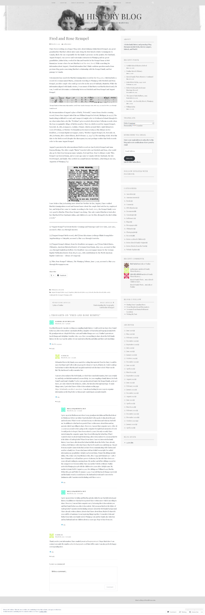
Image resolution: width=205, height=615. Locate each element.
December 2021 (131, 393)
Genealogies (130, 215)
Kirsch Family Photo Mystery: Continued (139, 77)
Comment (110, 587)
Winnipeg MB (68, 295)
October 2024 (130, 358)
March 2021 (130, 407)
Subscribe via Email (135, 135)
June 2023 (129, 365)
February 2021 (131, 410)
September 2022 (131, 376)
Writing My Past (132, 314)
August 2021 (130, 396)
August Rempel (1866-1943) (59, 292)
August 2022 (130, 379)
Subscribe (129, 158)
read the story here (87, 63)
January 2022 (130, 390)
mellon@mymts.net (91, 541)
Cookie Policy (43, 611)
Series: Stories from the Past (135, 246)
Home (53, 3)
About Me (63, 3)
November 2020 (131, 417)
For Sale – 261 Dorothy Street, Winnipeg (139, 101)
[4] (67, 161)
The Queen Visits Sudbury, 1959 (136, 96)
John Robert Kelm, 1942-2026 (136, 82)
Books (128, 201)
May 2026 (129, 334)
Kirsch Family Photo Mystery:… (140, 270)
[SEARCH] (153, 2)
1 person (59, 344)
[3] (94, 135)
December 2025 (131, 341)
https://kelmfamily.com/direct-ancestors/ (69, 389)
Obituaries (54, 290)
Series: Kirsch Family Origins (135, 243)
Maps (107, 3)
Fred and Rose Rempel (69, 38)
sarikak (65, 355)
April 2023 (129, 369)
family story (93, 209)
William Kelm (130, 107)
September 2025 (131, 345)
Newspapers (130, 225)
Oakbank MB (53, 295)
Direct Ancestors (77, 3)
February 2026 (131, 338)
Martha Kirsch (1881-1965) (102, 292)
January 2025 (130, 355)
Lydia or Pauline (61, 304)
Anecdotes (129, 194)
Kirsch (91, 292)
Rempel (60, 295)
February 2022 (131, 386)
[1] (113, 115)
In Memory (130, 218)
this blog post (99, 78)
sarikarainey (67, 44)
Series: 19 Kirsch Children (134, 239)
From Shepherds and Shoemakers (138, 307)
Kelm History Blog (102, 16)
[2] (95, 130)
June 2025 (129, 351)
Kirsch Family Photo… (137, 280)
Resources (117, 3)
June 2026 (129, 331)
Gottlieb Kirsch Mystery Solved (136, 66)
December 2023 (131, 362)
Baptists (71, 292)
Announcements (131, 197)
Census (128, 204)
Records (61, 290)
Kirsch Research (95, 3)
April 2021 (129, 403)
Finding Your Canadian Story (136, 305)
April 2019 (129, 428)
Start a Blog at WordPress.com (145, 600)
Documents (130, 211)
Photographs (130, 232)
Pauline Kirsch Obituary (134, 71)
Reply (53, 348)
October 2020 (131, 421)
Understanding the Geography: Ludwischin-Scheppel (103, 305)
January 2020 (130, 424)
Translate (139, 126)
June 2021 (129, 400)
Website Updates (132, 250)
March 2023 (130, 372)
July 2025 (129, 348)
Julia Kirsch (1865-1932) (81, 292)
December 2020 (131, 414)
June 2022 (129, 383)
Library (128, 3)
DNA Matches (130, 208)
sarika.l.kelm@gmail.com (77, 544)
